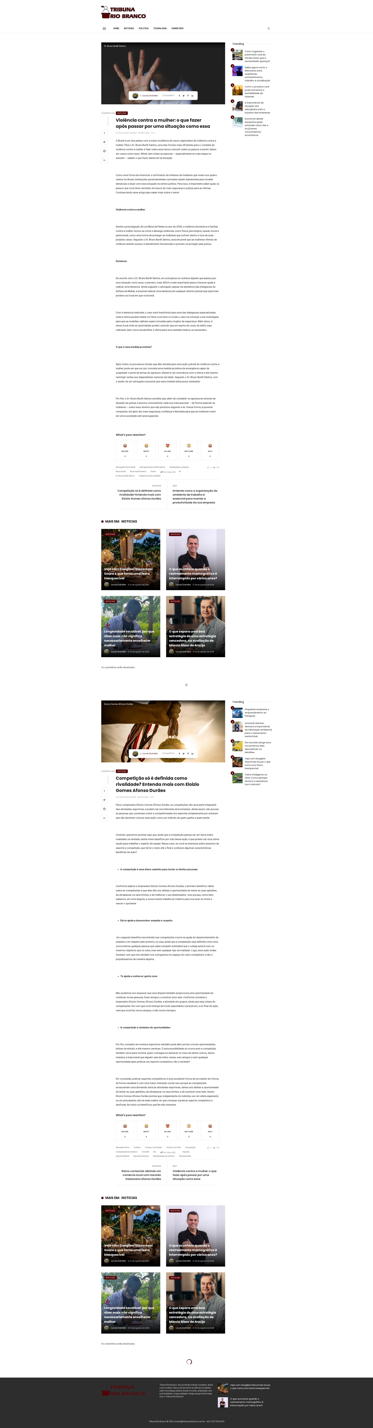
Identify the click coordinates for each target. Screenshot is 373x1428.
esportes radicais (141, 1156)
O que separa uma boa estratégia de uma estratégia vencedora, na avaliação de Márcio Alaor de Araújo (192, 638)
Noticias (129, 28)
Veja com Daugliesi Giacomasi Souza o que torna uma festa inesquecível (128, 573)
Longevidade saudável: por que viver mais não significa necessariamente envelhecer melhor (129, 638)
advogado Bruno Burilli (125, 467)
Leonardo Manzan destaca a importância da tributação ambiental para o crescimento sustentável (258, 730)
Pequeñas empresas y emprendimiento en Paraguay (257, 712)
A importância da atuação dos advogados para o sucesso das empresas (257, 107)
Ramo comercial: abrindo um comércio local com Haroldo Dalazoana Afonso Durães (141, 1175)
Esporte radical (122, 1156)
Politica (143, 28)
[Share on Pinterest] (104, 151)
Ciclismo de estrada (153, 1147)
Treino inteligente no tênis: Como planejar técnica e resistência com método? (256, 779)
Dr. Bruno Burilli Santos (125, 476)
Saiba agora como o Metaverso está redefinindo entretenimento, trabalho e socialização (257, 74)
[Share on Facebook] (104, 133)
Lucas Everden (150, 95)
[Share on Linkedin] (104, 160)
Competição (190, 1147)
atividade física (122, 1147)
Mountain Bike (185, 1156)
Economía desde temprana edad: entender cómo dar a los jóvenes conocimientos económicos (256, 127)
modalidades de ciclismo (164, 1156)
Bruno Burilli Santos (138, 471)
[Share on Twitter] (104, 142)
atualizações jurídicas (179, 467)
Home (116, 28)
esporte (186, 1152)
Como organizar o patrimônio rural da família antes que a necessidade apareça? (257, 56)
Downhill (145, 1152)
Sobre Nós (177, 28)
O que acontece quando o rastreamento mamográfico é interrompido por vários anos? (193, 573)
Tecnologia (160, 28)
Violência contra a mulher (149, 476)
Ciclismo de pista (173, 1147)
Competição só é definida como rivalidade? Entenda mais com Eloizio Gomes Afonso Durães (139, 494)
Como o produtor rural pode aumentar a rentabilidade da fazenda (257, 91)
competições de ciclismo (127, 1152)
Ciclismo (137, 1147)
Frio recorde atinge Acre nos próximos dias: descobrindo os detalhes (258, 747)
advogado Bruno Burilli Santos (152, 467)
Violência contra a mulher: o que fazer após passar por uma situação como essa (195, 1175)
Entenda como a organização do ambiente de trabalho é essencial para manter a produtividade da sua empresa (195, 496)
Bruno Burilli (121, 471)
